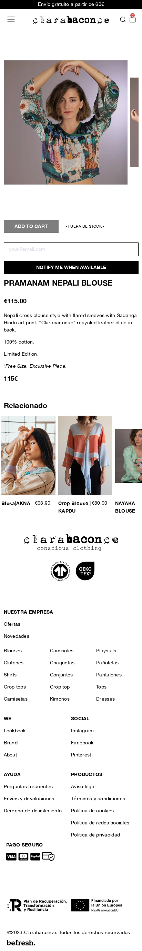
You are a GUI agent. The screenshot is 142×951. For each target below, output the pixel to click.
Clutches (14, 663)
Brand (11, 743)
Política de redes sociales (100, 823)
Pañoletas (107, 663)
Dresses (105, 699)
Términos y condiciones (98, 799)
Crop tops (15, 687)
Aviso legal (83, 787)
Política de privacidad (95, 835)
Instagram (82, 731)
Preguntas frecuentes (28, 787)
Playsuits (106, 651)
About (10, 755)
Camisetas (16, 699)
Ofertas (12, 624)
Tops (101, 687)
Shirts (10, 675)
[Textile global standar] (61, 571)
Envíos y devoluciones (29, 799)
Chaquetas (62, 663)
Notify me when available (71, 267)
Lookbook (15, 731)
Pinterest (81, 755)
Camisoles (62, 651)
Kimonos (60, 699)
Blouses (13, 651)
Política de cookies (92, 811)
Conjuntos (61, 675)
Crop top (60, 687)
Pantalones (109, 675)
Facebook (82, 743)
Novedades (17, 636)
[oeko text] (84, 571)
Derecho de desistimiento (33, 811)
